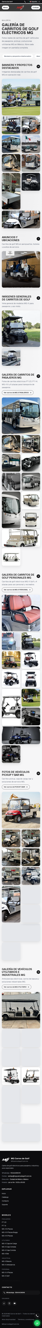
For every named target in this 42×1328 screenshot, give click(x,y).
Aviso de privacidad (8, 1319)
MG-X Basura (6, 1261)
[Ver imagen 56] (31, 1076)
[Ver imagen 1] (21, 97)
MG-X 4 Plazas (7, 1272)
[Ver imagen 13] (11, 357)
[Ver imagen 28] (31, 641)
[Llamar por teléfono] (37, 1316)
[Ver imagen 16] (31, 444)
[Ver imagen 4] (11, 144)
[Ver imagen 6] (11, 163)
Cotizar (36, 7)
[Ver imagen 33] (11, 707)
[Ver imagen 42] (31, 857)
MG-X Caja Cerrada (9, 1247)
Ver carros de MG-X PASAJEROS (16, 393)
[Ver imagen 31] (11, 679)
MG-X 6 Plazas (7, 1236)
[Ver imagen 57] (11, 1104)
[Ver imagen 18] (31, 463)
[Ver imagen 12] (21, 328)
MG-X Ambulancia (8, 1265)
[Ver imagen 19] (11, 481)
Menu (5, 7)
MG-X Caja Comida (9, 1250)
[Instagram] (9, 1303)
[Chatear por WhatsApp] (37, 1323)
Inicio (4, 1193)
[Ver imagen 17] (11, 463)
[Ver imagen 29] (11, 660)
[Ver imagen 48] (31, 914)
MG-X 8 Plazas (7, 1229)
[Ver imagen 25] (11, 557)
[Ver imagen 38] (21, 810)
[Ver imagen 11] (21, 269)
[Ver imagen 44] (31, 876)
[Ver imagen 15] (11, 444)
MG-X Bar (5, 1254)
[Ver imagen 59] (21, 1132)
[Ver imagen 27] (11, 641)
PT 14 (4, 1226)
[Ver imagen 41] (11, 857)
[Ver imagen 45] (11, 904)
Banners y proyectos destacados (17, 56)
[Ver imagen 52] (31, 1038)
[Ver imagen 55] (11, 1076)
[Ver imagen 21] (11, 510)
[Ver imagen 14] (21, 415)
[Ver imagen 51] (11, 1038)
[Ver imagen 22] (31, 500)
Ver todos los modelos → (12, 1281)
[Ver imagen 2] (11, 125)
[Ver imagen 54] (31, 1057)
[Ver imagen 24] (31, 519)
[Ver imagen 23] (21, 538)
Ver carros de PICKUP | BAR (14, 787)
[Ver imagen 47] (21, 932)
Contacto (5, 1201)
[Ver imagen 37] (11, 754)
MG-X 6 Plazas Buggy (10, 1232)
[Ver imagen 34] (31, 697)
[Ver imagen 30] (31, 660)
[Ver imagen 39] (11, 838)
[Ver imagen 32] (31, 679)
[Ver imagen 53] (11, 1057)
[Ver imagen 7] (31, 163)
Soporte (5, 1205)
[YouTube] (14, 1303)
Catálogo (5, 1197)
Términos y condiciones (26, 1319)
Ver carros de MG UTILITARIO (15, 987)
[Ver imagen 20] (31, 481)
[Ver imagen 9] (31, 182)
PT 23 (4, 1222)
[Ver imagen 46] (31, 895)
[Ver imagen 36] (31, 716)
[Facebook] (4, 1303)
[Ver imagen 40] (31, 838)
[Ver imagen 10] (21, 219)
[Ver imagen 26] (21, 613)
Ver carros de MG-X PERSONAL (16, 590)
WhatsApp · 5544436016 (15, 1293)
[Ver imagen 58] (31, 1095)
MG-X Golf (5, 1276)
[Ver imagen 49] (11, 951)
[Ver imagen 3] (31, 125)
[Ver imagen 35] (21, 735)
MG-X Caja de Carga (9, 1243)
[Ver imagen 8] (11, 191)
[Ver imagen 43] (11, 876)
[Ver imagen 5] (31, 144)
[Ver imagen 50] (21, 1010)
